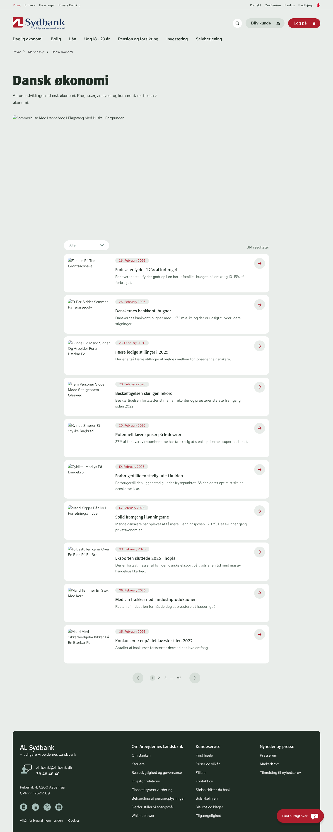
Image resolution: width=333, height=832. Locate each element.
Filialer (201, 772)
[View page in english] (318, 5)
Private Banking (69, 5)
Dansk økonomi (62, 52)
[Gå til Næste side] (194, 678)
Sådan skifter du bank (213, 789)
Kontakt (255, 5)
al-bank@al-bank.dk (54, 767)
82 (179, 677)
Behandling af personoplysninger (158, 798)
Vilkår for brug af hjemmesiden (41, 820)
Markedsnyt (36, 52)
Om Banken (273, 5)
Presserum (268, 755)
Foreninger (47, 5)
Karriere (138, 764)
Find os (290, 5)
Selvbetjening (209, 38)
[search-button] (237, 23)
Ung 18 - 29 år (97, 38)
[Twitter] (47, 807)
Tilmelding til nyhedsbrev (280, 772)
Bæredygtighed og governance (157, 772)
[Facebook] (23, 807)
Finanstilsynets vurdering (152, 789)
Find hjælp (305, 5)
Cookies (74, 820)
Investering (177, 38)
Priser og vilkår (208, 764)
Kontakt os (204, 781)
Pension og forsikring (138, 38)
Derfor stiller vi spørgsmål (153, 807)
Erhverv (30, 5)
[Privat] (47, 23)
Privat (17, 5)
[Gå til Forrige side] (138, 678)
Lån (72, 38)
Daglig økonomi (28, 38)
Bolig (56, 38)
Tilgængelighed (208, 815)
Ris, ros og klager (209, 807)
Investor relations (146, 781)
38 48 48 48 (48, 774)
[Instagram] (59, 807)
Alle (72, 245)
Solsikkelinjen (207, 798)
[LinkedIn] (35, 807)
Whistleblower (143, 815)
